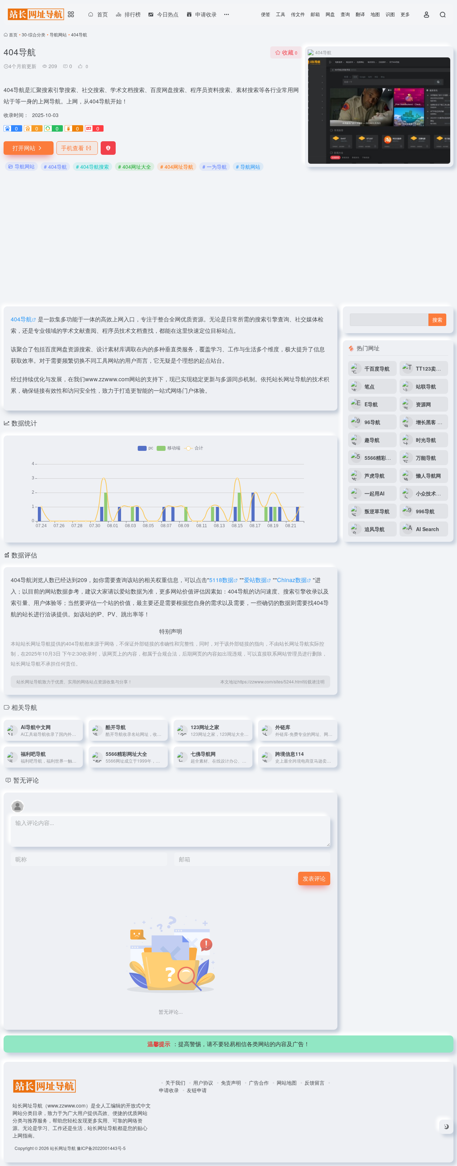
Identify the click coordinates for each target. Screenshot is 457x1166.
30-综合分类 (33, 34)
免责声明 (231, 1082)
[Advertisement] (228, 239)
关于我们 (175, 1082)
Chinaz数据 (292, 580)
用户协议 (203, 1082)
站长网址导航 (63, 1148)
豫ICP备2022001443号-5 (101, 1148)
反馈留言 (315, 1082)
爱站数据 (255, 580)
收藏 (289, 52)
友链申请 (197, 1090)
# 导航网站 (248, 166)
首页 (13, 34)
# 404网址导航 (176, 166)
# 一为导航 (214, 166)
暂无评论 (26, 779)
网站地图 (287, 1082)
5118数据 (221, 580)
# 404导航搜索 (92, 166)
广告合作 (259, 1082)
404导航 (21, 319)
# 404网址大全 (134, 166)
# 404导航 (55, 166)
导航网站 (58, 34)
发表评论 (314, 878)
